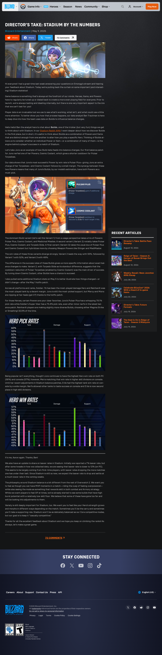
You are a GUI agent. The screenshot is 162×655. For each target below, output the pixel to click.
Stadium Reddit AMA (50, 130)
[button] (152, 7)
